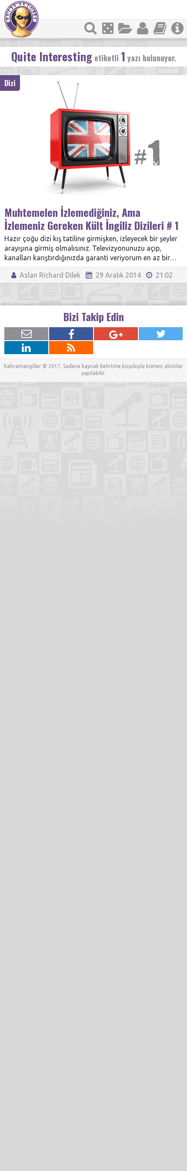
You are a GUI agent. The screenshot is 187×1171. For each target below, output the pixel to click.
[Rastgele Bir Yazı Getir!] (108, 28)
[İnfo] (177, 28)
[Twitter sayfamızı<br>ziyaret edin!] (160, 334)
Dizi (10, 83)
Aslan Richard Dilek (49, 275)
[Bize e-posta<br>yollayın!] (26, 334)
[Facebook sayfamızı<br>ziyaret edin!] (71, 334)
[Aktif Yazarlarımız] (142, 28)
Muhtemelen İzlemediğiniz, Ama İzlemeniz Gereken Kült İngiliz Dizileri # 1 (91, 218)
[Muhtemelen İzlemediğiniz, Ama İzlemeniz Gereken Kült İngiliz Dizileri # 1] (93, 79)
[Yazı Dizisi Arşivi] (160, 28)
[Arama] (90, 28)
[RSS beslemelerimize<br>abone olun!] (71, 348)
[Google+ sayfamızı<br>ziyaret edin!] (116, 334)
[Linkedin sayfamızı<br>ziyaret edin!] (26, 348)
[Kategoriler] (125, 28)
